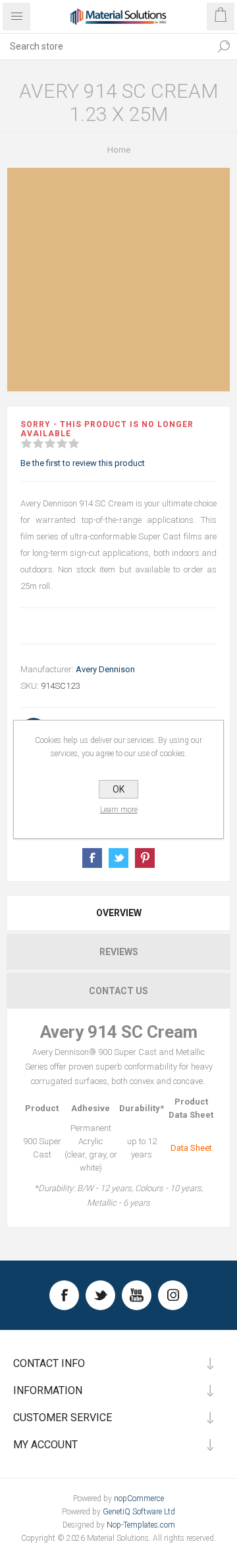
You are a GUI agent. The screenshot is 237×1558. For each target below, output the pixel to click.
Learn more (119, 809)
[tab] (118, 913)
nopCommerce (139, 1498)
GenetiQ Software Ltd (139, 1511)
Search (224, 46)
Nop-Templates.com (141, 1525)
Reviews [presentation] (118, 952)
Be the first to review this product (82, 463)
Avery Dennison (105, 669)
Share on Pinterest (145, 858)
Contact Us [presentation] (118, 991)
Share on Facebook (92, 858)
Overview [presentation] (119, 913)
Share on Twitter (118, 858)
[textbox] (105, 46)
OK (118, 789)
